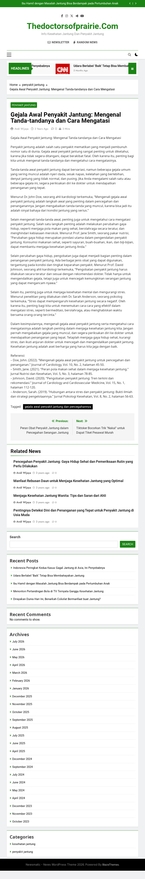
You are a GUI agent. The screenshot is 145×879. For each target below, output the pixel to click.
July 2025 (18, 735)
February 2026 (21, 680)
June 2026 (18, 649)
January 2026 (20, 688)
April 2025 (18, 751)
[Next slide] (135, 3)
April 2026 (18, 665)
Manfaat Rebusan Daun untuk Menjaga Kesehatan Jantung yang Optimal (68, 481)
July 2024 (18, 774)
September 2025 (22, 720)
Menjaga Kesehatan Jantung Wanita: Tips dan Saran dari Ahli (59, 496)
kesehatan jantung (23, 844)
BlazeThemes (110, 864)
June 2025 (18, 743)
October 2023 (20, 821)
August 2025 (20, 727)
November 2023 (22, 813)
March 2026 (19, 672)
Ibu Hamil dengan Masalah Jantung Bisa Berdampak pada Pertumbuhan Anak (70, 3)
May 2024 (18, 790)
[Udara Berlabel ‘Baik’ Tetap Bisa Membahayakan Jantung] (56, 71)
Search (15, 537)
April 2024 (18, 798)
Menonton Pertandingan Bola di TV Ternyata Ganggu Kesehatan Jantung (58, 591)
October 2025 (20, 712)
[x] (71, 16)
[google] (76, 16)
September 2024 (22, 767)
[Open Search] (129, 54)
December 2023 (22, 806)
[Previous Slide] (130, 3)
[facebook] (62, 16)
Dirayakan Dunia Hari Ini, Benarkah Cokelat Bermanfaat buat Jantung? (57, 599)
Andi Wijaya (22, 129)
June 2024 (18, 782)
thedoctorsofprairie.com (72, 26)
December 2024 (22, 759)
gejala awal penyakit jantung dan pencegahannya (58, 406)
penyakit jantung (24, 105)
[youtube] (82, 16)
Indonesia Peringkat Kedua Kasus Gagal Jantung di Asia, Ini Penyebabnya (59, 568)
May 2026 (18, 657)
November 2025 (22, 704)
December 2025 (22, 696)
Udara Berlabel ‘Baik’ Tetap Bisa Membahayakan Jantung (48, 575)
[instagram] (66, 16)
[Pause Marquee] (132, 68)
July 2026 (18, 641)
